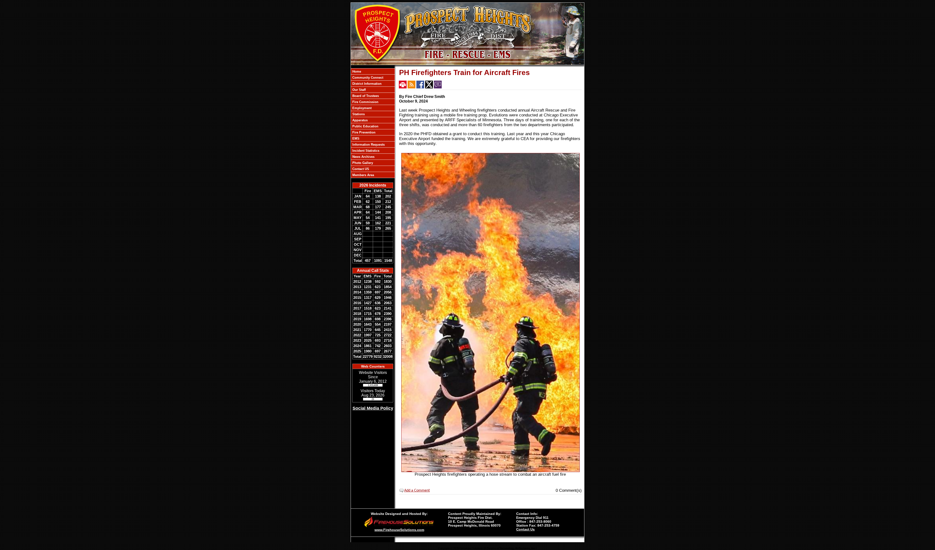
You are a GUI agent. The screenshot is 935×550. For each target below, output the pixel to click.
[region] (373, 123)
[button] (372, 77)
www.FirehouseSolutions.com (399, 530)
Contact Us (525, 529)
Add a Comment (417, 491)
